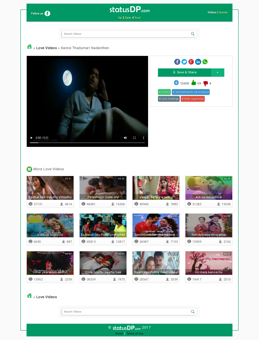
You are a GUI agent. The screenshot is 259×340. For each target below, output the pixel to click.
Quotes (223, 12)
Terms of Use (135, 333)
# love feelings (169, 98)
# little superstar (193, 98)
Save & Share (186, 72)
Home (119, 333)
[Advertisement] (191, 136)
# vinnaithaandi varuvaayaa (191, 92)
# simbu (164, 92)
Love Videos (46, 48)
